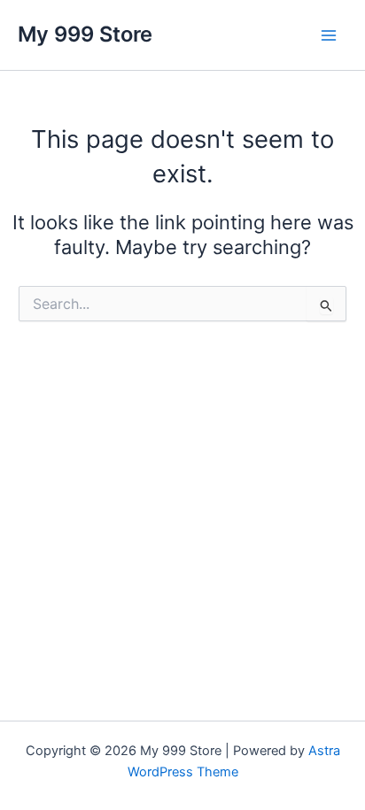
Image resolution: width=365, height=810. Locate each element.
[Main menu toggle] (328, 35)
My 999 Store (85, 34)
